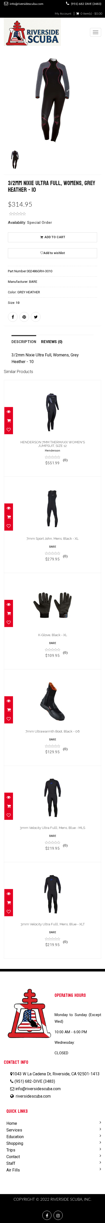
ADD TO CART (54, 237)
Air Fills (13, 1170)
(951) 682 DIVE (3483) (86, 3)
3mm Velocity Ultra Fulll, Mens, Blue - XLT (53, 924)
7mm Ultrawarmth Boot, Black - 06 (52, 731)
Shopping (14, 1143)
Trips (10, 1150)
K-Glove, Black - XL (52, 635)
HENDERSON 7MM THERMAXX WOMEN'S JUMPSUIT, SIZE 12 (52, 444)
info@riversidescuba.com (26, 3)
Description (23, 342)
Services (14, 1130)
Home (11, 1123)
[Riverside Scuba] (32, 32)
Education (15, 1136)
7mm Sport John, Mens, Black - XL (52, 538)
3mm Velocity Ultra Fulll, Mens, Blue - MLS (52, 828)
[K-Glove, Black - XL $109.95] (52, 620)
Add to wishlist (54, 253)
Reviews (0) (51, 342)
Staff (10, 1163)
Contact (13, 1156)
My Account (63, 13)
